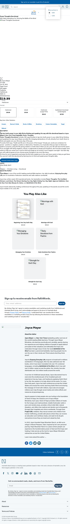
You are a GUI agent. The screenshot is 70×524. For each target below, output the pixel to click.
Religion (2, 169)
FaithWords (3, 92)
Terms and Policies (8, 511)
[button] (35, 79)
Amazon (4, 124)
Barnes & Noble (14, 124)
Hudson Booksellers (51, 124)
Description (4, 131)
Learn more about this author (35, 437)
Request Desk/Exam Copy (10, 160)
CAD (53, 16)
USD (53, 13)
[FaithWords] (38, 12)
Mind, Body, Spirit (5, 165)
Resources (5, 506)
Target (62, 124)
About (4, 501)
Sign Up (62, 303)
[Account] (63, 6)
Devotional (22, 169)
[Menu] (3, 6)
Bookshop (39, 124)
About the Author (6, 171)
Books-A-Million (27, 124)
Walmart (4, 128)
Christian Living (12, 169)
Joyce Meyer (6, 81)
